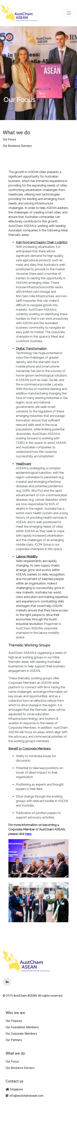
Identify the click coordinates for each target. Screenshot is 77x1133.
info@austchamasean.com (26, 1095)
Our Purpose (14, 1021)
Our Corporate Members (21, 1033)
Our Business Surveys (17, 146)
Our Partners (14, 1040)
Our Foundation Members (22, 1027)
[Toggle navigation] (69, 13)
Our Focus (9, 139)
